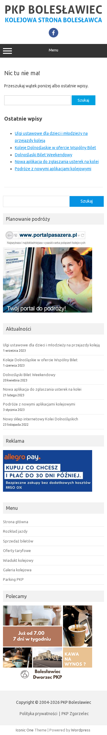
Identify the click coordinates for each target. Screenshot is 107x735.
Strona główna (15, 522)
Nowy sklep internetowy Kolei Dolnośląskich (40, 419)
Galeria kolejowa (17, 570)
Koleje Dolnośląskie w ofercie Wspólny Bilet (55, 147)
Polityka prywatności (38, 713)
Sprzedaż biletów (18, 541)
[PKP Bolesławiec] (53, 21)
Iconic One (25, 730)
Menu (53, 50)
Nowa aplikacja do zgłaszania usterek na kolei (57, 161)
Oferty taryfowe (17, 550)
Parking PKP (13, 579)
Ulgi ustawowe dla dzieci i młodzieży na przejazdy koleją (51, 345)
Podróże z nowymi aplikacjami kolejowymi (53, 168)
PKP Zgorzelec (75, 713)
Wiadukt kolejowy (18, 560)
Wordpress (80, 730)
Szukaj (87, 201)
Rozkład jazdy (15, 531)
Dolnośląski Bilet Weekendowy (43, 154)
